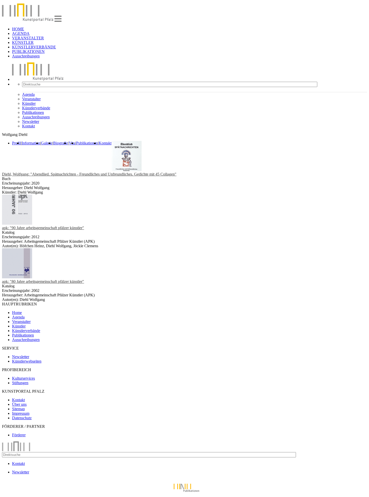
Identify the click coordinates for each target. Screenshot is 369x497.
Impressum (20, 413)
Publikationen (33, 112)
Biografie (60, 143)
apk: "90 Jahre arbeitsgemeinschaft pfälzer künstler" (43, 228)
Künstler (29, 103)
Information (31, 143)
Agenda (28, 94)
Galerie (46, 143)
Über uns (19, 404)
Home (17, 312)
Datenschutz (22, 418)
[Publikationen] (184, 492)
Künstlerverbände (36, 108)
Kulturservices (23, 378)
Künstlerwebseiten (26, 361)
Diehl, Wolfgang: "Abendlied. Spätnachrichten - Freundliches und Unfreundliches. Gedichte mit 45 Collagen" (89, 174)
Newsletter (30, 121)
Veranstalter (31, 99)
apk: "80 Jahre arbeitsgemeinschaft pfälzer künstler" (43, 281)
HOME (18, 29)
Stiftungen (20, 383)
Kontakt (28, 126)
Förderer (19, 435)
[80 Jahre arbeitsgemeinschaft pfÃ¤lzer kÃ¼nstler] (17, 277)
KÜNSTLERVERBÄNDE (34, 47)
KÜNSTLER (23, 42)
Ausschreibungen (26, 56)
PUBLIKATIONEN (28, 51)
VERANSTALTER (28, 38)
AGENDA (21, 33)
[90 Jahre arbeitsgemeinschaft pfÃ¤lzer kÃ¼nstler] (17, 223)
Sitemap (18, 409)
